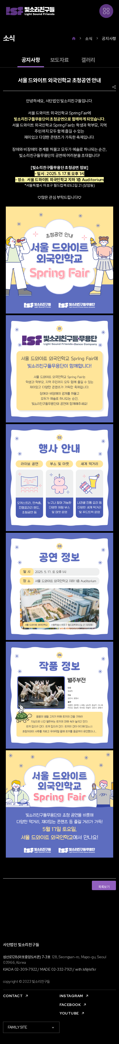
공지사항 (109, 38)
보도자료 (59, 59)
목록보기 (104, 887)
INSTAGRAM (71, 996)
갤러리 (88, 59)
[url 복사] (114, 87)
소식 (88, 38)
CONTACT (13, 996)
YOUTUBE (69, 1013)
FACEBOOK (70, 1004)
